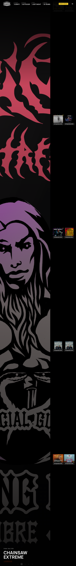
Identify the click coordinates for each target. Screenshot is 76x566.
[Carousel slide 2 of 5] (21, 564)
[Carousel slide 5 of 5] (32, 564)
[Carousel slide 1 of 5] (18, 564)
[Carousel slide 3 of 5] (25, 564)
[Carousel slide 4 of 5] (29, 564)
